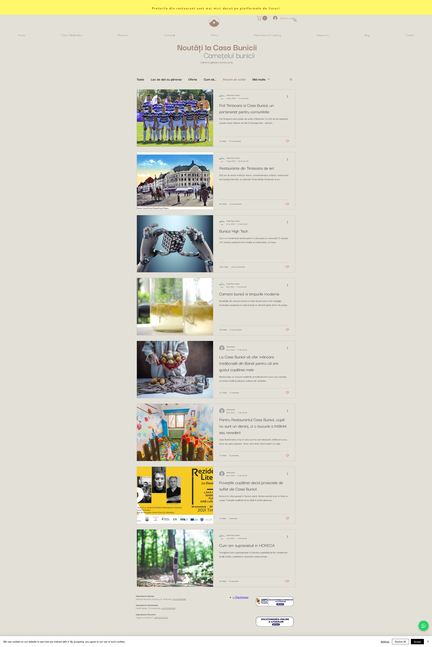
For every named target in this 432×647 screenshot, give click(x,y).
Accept (417, 641)
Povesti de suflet (234, 79)
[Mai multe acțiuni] (289, 97)
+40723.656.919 (168, 608)
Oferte (192, 79)
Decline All (400, 641)
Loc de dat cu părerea (166, 79)
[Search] (295, 20)
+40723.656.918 (179, 599)
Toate (140, 79)
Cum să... (210, 79)
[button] (262, 18)
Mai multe (259, 79)
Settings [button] (385, 641)
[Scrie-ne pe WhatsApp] (423, 626)
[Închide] (428, 641)
